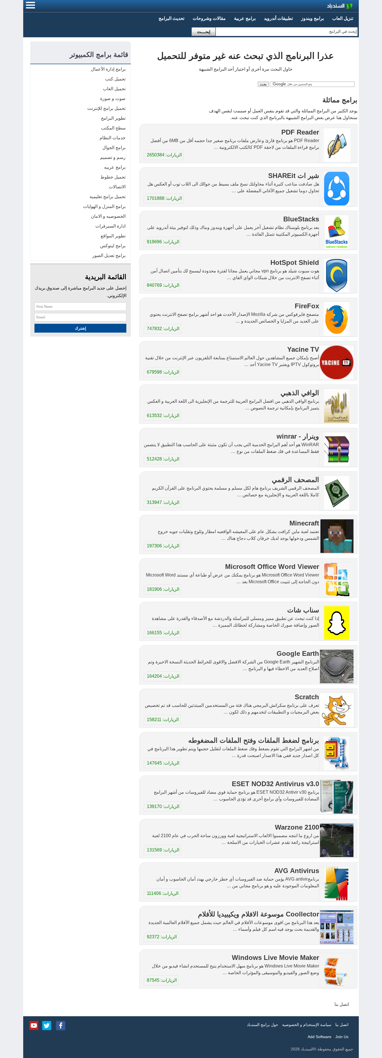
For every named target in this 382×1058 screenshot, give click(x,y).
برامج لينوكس (113, 245)
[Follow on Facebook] (61, 1025)
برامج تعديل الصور (109, 255)
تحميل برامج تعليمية (107, 196)
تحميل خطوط (113, 177)
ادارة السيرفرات (110, 226)
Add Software (319, 1036)
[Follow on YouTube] (34, 1025)
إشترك (80, 328)
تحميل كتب (115, 79)
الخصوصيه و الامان (108, 216)
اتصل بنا (341, 1004)
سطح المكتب (113, 128)
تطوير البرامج (113, 118)
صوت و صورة (113, 98)
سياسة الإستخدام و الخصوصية (306, 1024)
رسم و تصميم (113, 157)
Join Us (341, 1036)
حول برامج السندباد (262, 1024)
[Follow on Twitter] (47, 1025)
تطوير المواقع (113, 235)
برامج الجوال (114, 147)
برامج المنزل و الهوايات (104, 206)
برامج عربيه (115, 167)
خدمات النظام (113, 137)
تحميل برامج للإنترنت (106, 108)
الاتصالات (117, 186)
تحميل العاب (114, 88)
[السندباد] (325, 7)
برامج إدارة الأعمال (108, 69)
